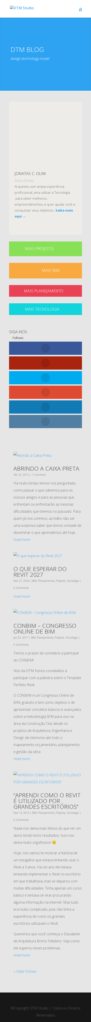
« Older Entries (24, 971)
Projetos (60, 581)
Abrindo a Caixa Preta (46, 468)
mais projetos (39, 248)
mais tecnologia (42, 309)
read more (21, 539)
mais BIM (51, 270)
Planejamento (46, 581)
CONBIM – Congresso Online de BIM (44, 628)
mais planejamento (43, 290)
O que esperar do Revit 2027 (40, 571)
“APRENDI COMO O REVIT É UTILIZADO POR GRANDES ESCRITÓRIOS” (47, 800)
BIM (34, 581)
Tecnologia (72, 581)
